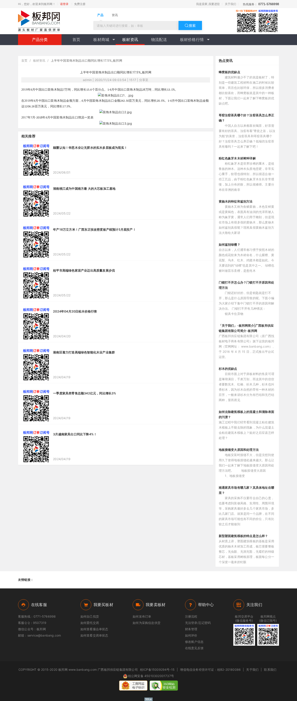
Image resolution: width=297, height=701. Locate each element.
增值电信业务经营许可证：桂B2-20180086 (210, 669)
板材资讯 (130, 39)
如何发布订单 (142, 616)
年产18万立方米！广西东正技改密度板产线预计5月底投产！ (94, 229)
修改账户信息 (194, 642)
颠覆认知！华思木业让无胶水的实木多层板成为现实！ (90, 147)
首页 (76, 39)
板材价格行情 (192, 39)
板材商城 (101, 39)
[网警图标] (133, 686)
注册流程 (191, 616)
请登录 (64, 4)
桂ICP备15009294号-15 (157, 669)
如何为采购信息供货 (146, 623)
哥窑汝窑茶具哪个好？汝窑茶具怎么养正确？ (246, 117)
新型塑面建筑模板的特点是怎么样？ (243, 536)
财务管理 (191, 629)
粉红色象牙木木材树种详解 (237, 158)
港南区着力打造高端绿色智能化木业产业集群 (84, 352)
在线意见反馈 (194, 648)
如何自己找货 (89, 616)
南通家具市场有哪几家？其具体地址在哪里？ (246, 490)
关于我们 (230, 4)
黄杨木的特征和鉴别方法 (236, 201)
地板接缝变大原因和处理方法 (239, 449)
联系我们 (270, 669)
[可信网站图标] (164, 686)
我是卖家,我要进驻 (208, 4)
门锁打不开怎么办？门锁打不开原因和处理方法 (246, 284)
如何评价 (191, 635)
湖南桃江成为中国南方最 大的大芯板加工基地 (84, 188)
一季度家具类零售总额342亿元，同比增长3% (84, 393)
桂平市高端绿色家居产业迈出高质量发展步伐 (84, 270)
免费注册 (80, 4)
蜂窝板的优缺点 (229, 72)
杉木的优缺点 (228, 368)
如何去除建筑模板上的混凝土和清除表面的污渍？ (246, 414)
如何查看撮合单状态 (94, 629)
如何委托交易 (89, 623)
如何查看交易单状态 (94, 635)
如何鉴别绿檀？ (229, 244)
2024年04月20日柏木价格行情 (75, 311)
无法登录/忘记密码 (198, 623)
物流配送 (159, 39)
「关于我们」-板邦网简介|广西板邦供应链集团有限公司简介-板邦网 (246, 328)
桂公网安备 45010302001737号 (151, 676)
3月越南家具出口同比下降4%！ (75, 434)
